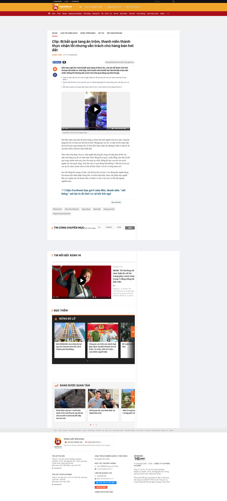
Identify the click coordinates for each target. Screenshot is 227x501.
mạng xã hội (109, 209)
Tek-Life (147, 430)
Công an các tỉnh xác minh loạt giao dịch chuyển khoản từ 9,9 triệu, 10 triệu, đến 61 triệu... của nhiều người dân (102, 348)
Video (162, 14)
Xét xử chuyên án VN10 (94, 7)
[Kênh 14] (58, 443)
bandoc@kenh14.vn (94, 442)
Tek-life (132, 14)
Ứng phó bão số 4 (114, 7)
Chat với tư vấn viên (106, 483)
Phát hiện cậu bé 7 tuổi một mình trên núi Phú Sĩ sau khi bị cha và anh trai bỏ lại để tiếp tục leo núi (69, 414)
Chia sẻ (57, 62)
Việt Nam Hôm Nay (114, 33)
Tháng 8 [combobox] (108, 227)
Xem (130, 228)
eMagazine (58, 1)
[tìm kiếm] (173, 1)
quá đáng (86, 209)
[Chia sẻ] (55, 75)
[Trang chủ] (55, 69)
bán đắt (97, 209)
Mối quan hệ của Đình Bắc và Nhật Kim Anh (102, 411)
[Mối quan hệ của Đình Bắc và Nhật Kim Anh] (103, 399)
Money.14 (96, 14)
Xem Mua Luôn (152, 14)
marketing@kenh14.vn (104, 469)
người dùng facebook (62, 214)
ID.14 (66, 1)
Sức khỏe (123, 14)
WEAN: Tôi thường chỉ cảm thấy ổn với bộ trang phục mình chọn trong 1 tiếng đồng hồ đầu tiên (124, 276)
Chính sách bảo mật (104, 492)
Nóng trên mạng (87, 33)
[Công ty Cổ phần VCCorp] (140, 458)
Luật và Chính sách (69, 33)
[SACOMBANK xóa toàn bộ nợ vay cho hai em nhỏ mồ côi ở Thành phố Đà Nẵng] (69, 332)
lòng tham (58, 209)
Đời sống (87, 14)
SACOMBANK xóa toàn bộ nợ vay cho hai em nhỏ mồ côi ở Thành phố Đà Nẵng (69, 346)
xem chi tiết (101, 487)
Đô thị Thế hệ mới (133, 7)
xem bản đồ (57, 468)
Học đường (141, 14)
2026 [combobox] (119, 227)
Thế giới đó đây (129, 430)
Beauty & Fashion (75, 14)
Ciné (59, 14)
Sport (84, 430)
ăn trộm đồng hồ (72, 209)
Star (53, 14)
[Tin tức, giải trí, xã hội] (64, 7)
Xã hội (116, 14)
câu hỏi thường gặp (74, 442)
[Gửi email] (64, 62)
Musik (64, 14)
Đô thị (101, 33)
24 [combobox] (99, 227)
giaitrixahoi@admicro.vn (105, 478)
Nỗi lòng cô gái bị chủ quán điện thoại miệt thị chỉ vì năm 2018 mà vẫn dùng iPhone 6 (92, 87)
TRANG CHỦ (49, 13)
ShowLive (75, 1)
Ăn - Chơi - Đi (106, 14)
